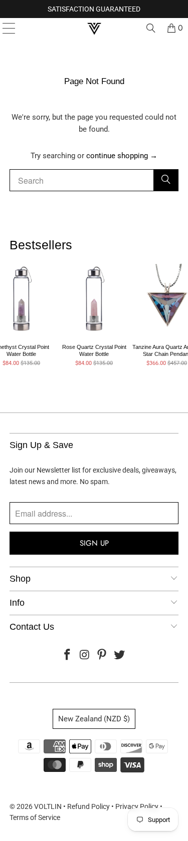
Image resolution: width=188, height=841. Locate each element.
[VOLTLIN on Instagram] (84, 655)
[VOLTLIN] (94, 28)
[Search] (150, 28)
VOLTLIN (48, 806)
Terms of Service (35, 817)
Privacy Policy (136, 806)
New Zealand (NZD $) (94, 718)
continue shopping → (121, 155)
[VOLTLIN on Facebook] (67, 655)
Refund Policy (88, 806)
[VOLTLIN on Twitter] (119, 655)
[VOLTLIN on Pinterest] (102, 655)
